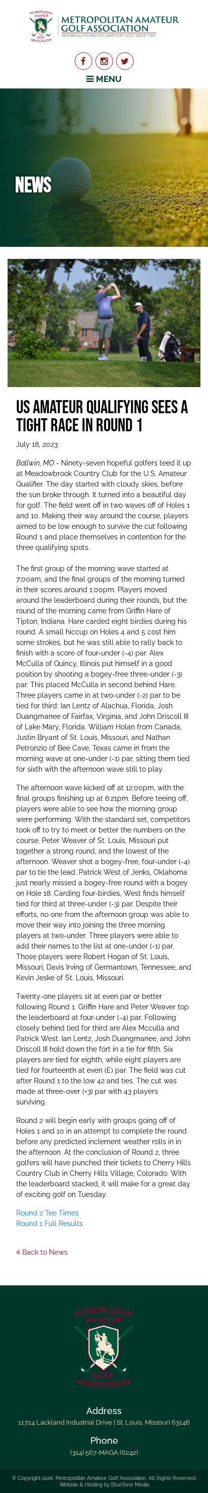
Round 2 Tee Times (47, 1213)
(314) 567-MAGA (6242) (104, 1452)
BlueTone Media (130, 1484)
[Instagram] (104, 61)
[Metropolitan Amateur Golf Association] (104, 26)
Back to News (44, 1252)
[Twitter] (125, 61)
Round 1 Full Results (49, 1224)
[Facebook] (83, 61)
